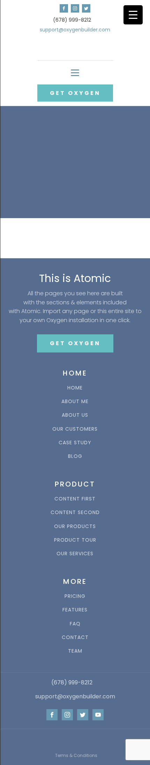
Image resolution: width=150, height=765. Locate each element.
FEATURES (75, 609)
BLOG (75, 456)
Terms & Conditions (76, 755)
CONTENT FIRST (75, 499)
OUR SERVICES (75, 553)
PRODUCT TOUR (75, 540)
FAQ (75, 623)
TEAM (75, 651)
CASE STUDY (75, 442)
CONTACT (75, 637)
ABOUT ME (75, 401)
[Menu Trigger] (133, 14)
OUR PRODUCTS (75, 526)
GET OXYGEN (75, 93)
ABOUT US (75, 415)
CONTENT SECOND (75, 512)
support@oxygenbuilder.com (75, 30)
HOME (75, 388)
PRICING (75, 596)
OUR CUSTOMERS (75, 429)
